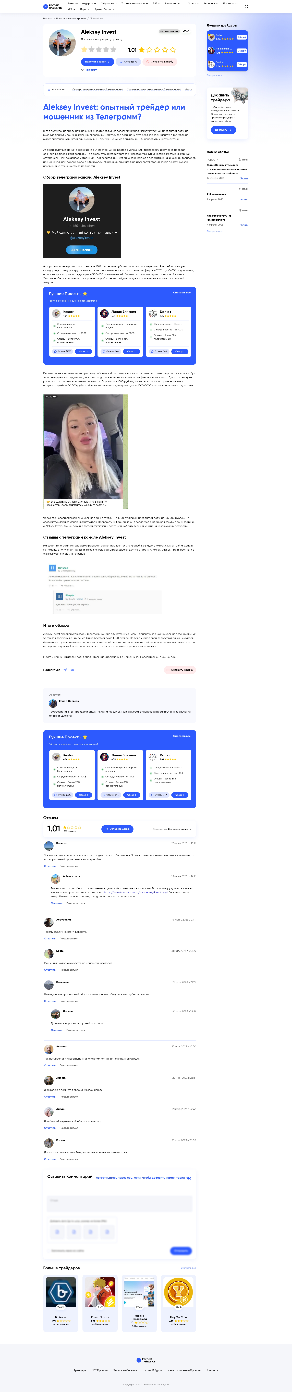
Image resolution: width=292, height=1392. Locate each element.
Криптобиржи (103, 9)
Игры (83, 9)
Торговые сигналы (133, 3)
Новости (212, 160)
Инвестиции (172, 3)
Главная (47, 18)
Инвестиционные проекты (184, 1370)
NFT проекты (100, 1370)
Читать (244, 178)
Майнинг (209, 3)
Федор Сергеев (68, 701)
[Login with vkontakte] (188, 1178)
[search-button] (247, 7)
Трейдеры (80, 1370)
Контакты (212, 1370)
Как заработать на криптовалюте (219, 218)
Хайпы (192, 3)
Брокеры (228, 3)
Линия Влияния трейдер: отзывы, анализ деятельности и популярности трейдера (227, 169)
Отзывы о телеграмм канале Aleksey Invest (154, 89)
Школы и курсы (152, 1370)
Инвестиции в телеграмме (71, 18)
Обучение (107, 3)
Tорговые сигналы (125, 1370)
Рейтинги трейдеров (80, 3)
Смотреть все (182, 292)
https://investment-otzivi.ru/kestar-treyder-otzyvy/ (136, 892)
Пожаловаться (69, 866)
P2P (155, 3)
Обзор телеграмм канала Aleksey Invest (97, 89)
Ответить (50, 866)
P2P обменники (216, 194)
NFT (69, 9)
